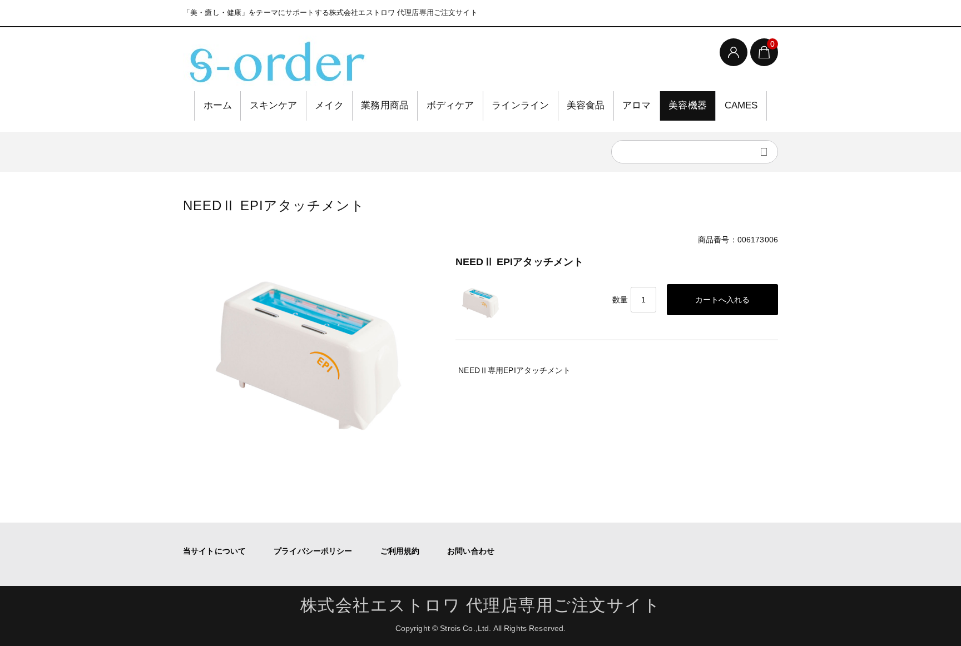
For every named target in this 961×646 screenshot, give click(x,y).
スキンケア (274, 105)
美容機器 (687, 105)
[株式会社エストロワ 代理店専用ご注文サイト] (274, 61)
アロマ (636, 105)
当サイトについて (214, 550)
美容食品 (586, 105)
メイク (329, 105)
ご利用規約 (400, 550)
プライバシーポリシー (313, 550)
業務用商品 (385, 105)
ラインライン (520, 105)
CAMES (741, 105)
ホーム (218, 105)
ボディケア (450, 105)
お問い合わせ (470, 550)
